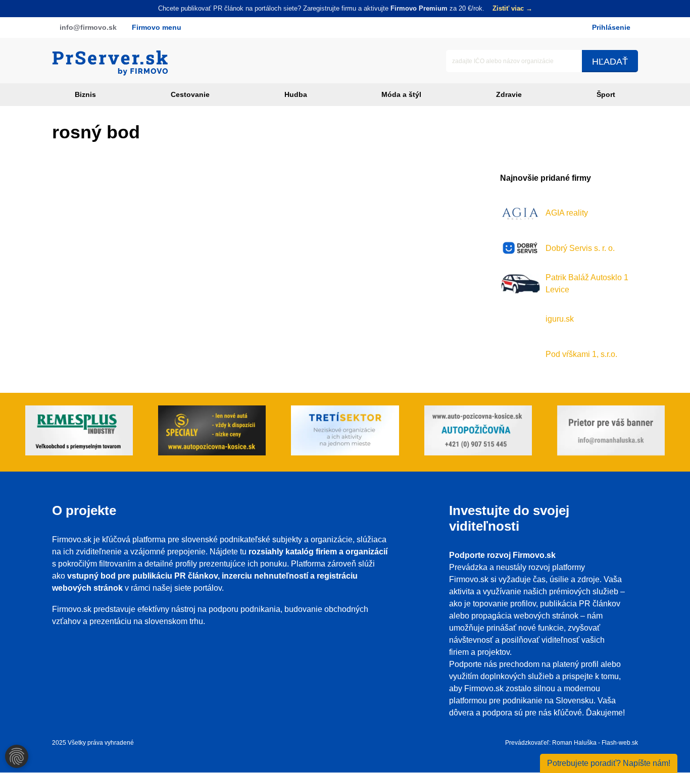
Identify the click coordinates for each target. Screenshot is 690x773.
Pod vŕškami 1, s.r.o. (581, 354)
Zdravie (509, 94)
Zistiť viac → (512, 8)
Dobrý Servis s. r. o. (580, 248)
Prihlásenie (611, 27)
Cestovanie (190, 94)
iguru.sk (560, 319)
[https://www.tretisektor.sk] (345, 432)
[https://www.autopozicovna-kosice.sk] (212, 432)
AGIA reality (567, 213)
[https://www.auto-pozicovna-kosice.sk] (478, 432)
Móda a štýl (401, 94)
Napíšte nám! (608, 763)
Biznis (85, 94)
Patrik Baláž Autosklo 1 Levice (587, 283)
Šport (606, 94)
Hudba (295, 94)
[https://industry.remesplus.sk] (79, 432)
